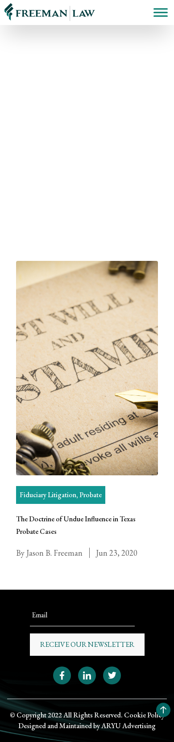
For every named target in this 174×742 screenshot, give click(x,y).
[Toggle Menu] (160, 12)
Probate (27, 120)
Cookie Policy (144, 715)
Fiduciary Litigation (48, 494)
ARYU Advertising (128, 725)
